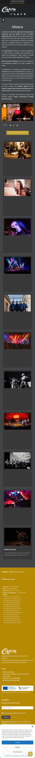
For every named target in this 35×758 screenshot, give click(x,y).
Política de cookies (8, 755)
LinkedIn (17, 125)
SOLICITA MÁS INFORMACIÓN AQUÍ (17, 133)
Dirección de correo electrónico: (11, 703)
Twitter (10, 125)
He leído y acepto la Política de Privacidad (14, 713)
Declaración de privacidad (19, 755)
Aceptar (17, 742)
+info (29, 721)
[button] (32, 726)
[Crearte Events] (17, 9)
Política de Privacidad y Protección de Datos (16, 674)
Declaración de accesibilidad (11, 680)
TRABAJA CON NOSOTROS (17, 1)
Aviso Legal (6, 676)
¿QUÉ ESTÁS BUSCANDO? (18, 3)
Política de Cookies (8, 672)
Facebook (13, 125)
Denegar (17, 747)
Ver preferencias (17, 752)
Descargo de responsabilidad (11, 678)
